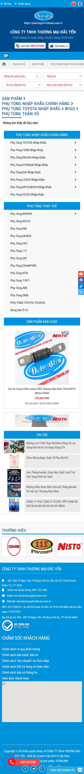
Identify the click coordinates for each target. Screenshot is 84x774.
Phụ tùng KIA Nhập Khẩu (25, 172)
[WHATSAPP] (81, 292)
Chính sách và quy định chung (21, 649)
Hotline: (32, 46)
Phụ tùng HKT (19, 243)
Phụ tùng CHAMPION (23, 265)
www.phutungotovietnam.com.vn (33, 601)
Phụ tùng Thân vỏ (20, 114)
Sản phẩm (38, 64)
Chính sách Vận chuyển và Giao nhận (25, 660)
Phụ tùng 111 (18, 251)
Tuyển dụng (24, 3)
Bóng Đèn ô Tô (19, 310)
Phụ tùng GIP (18, 258)
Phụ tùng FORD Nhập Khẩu (26, 150)
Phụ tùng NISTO (20, 221)
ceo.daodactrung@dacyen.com (30, 595)
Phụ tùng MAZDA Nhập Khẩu (28, 157)
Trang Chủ (18, 64)
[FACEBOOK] (81, 280)
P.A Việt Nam (62, 756)
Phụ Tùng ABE (19, 288)
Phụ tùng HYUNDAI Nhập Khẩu (29, 165)
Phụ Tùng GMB (19, 295)
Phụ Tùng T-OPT (20, 280)
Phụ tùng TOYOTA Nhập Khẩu (31, 108)
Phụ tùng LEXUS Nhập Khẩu (27, 179)
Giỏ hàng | (61, 46)
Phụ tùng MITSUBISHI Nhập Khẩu (31, 187)
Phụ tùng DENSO (20, 236)
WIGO (70, 108)
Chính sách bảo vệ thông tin (19, 672)
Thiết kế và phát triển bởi (41, 756)
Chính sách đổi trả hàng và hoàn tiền (25, 666)
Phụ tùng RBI (18, 228)
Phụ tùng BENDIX (21, 214)
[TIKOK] (81, 286)
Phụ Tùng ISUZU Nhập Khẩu (27, 194)
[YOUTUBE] (81, 274)
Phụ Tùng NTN (19, 273)
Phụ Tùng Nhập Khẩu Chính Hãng (36, 103)
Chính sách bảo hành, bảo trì (20, 655)
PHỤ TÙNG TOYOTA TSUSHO (27, 302)
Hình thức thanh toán (15, 678)
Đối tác (7, 3)
